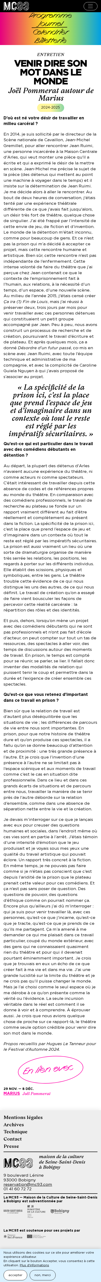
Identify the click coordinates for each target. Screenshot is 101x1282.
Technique (15, 1131)
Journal (50, 24)
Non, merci (43, 1275)
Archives (14, 1124)
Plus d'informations (34, 1265)
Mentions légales (23, 1117)
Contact (13, 1139)
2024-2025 (50, 107)
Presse (11, 1146)
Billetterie (50, 41)
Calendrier (50, 33)
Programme (50, 16)
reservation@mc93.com (28, 1185)
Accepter (15, 1275)
